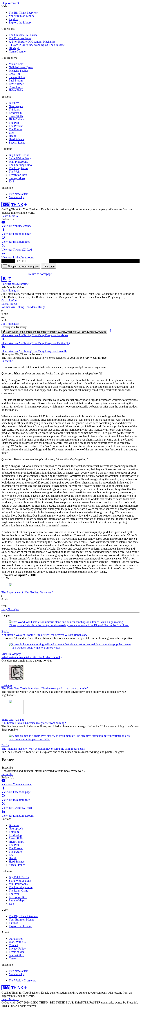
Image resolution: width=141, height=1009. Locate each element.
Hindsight (14, 48)
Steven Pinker (17, 77)
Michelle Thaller (18, 70)
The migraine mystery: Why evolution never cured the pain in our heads (43, 748)
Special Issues (17, 142)
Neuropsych (16, 106)
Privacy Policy (17, 948)
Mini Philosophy (18, 161)
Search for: (7, 260)
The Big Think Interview (23, 12)
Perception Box (18, 174)
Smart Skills (16, 116)
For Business (9, 283)
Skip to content (10, 3)
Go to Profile (9, 300)
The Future (15, 129)
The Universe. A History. (23, 35)
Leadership (15, 112)
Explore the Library (20, 22)
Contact (13, 945)
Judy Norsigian (10, 290)
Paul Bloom (16, 80)
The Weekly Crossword (22, 980)
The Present (16, 126)
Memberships (16, 197)
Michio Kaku (16, 64)
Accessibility (16, 955)
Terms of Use (16, 951)
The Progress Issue (20, 38)
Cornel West (16, 87)
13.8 (11, 181)
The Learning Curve (20, 164)
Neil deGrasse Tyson (21, 67)
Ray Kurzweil (17, 83)
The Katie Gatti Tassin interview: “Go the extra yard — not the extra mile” (44, 688)
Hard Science (16, 139)
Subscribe (23, 283)
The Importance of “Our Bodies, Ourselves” (27, 592)
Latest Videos (9, 303)
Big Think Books (19, 155)
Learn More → (10, 216)
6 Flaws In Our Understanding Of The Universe (37, 44)
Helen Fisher (16, 90)
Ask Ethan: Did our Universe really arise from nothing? (33, 722)
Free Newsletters (18, 193)
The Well (14, 171)
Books (5, 631)
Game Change (17, 51)
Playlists (13, 19)
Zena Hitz (14, 73)
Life (11, 132)
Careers (13, 958)
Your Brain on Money (21, 15)
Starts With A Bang (20, 158)
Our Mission (16, 938)
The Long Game (18, 168)
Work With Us (17, 941)
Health (13, 135)
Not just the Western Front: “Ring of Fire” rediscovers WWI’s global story (44, 634)
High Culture (16, 119)
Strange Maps (17, 178)
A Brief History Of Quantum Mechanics (32, 41)
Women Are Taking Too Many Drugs (23, 307)
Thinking (14, 109)
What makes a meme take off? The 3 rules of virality (31, 657)
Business (14, 102)
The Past (14, 122)
